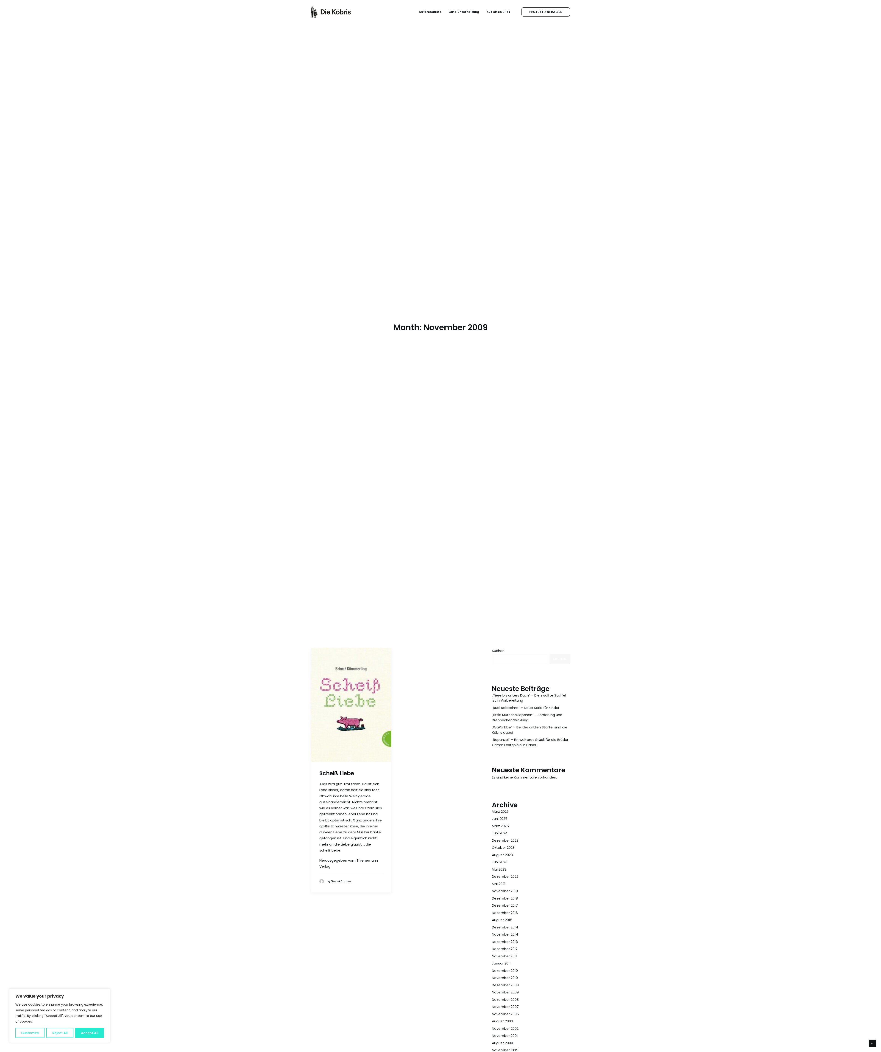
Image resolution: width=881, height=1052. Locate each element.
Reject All (60, 1033)
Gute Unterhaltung (464, 12)
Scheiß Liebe (336, 773)
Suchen (498, 650)
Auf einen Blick (498, 12)
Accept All (89, 1033)
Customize (30, 1033)
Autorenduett (430, 12)
